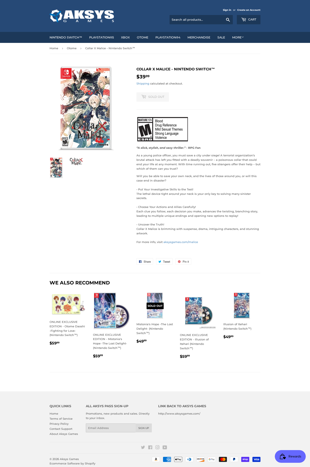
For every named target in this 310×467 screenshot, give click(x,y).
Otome (142, 37)
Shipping (142, 83)
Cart (251, 19)
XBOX (125, 37)
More (236, 37)
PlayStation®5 (101, 37)
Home (54, 48)
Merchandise (198, 37)
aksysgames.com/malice (180, 242)
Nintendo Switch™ (66, 37)
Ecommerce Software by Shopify (72, 463)
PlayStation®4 (167, 37)
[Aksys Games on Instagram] (157, 448)
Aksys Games (69, 459)
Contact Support (61, 428)
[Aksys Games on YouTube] (165, 448)
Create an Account (248, 9)
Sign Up (143, 428)
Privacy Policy (59, 423)
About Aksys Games (64, 434)
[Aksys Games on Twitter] (143, 448)
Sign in (227, 9)
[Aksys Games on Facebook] (150, 448)
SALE (221, 37)
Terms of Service (61, 418)
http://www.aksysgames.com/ (179, 413)
